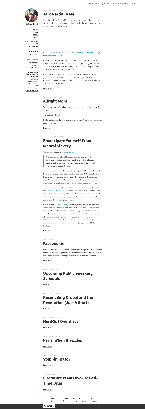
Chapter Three (33, 51)
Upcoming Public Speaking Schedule (68, 276)
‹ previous (64, 398)
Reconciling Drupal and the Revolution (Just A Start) (68, 300)
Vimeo (63, 55)
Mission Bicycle (33, 54)
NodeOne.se (53, 55)
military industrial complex (58, 190)
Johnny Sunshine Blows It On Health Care (32, 86)
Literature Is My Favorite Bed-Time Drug (70, 380)
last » (94, 401)
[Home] (31, 21)
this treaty (62, 204)
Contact (35, 37)
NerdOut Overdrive (61, 321)
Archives (35, 34)
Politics (35, 29)
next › (84, 401)
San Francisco (49, 83)
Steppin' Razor (56, 359)
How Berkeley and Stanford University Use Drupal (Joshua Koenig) (71, 52)
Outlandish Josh (32, 24)
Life (37, 27)
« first (52, 398)
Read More (47, 88)
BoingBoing (69, 152)
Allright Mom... (57, 101)
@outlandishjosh (33, 46)
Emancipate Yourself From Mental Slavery (67, 143)
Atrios (49, 152)
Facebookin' (54, 243)
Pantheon (35, 49)
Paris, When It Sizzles (62, 340)
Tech (36, 32)
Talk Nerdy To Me (58, 14)
